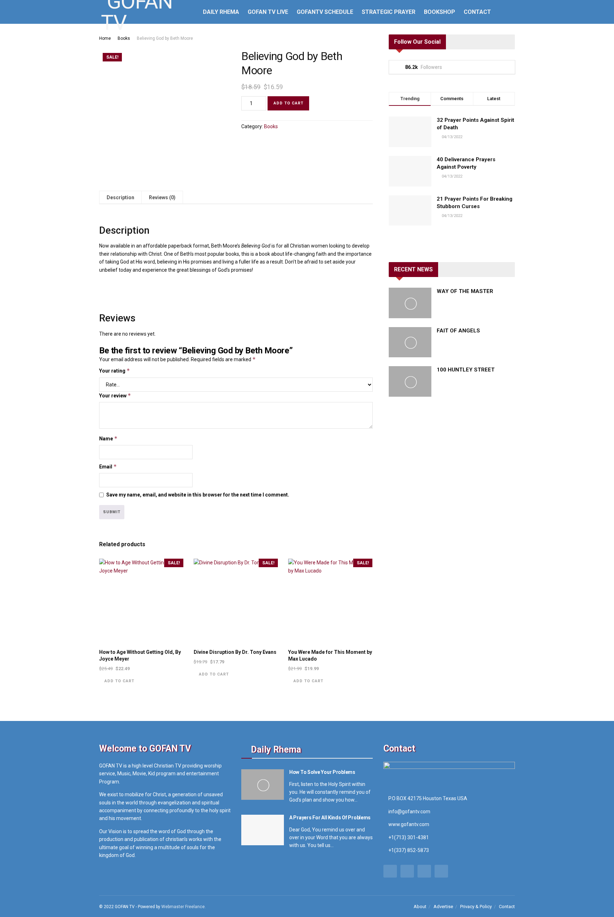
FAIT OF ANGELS (458, 330)
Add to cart (288, 103)
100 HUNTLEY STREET (466, 370)
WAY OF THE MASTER (465, 291)
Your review (115, 395)
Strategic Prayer (388, 12)
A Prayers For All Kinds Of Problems (330, 817)
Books (124, 38)
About (420, 906)
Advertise (443, 906)
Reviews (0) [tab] (162, 197)
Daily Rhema (221, 12)
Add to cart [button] (119, 681)
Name (108, 438)
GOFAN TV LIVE (268, 12)
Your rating (114, 370)
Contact (477, 12)
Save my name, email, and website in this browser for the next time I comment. (197, 495)
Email (108, 466)
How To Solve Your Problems (322, 772)
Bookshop (439, 12)
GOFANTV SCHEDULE (325, 12)
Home (105, 38)
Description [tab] (120, 197)
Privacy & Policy (476, 906)
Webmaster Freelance (183, 906)
